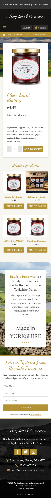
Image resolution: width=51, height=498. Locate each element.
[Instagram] (33, 452)
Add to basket (33, 149)
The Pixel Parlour (29, 494)
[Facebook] (17, 452)
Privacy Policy (35, 414)
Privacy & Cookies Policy (25, 485)
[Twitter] (25, 452)
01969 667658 (28, 465)
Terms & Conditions (25, 488)
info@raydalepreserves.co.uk (27, 470)
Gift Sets (18, 34)
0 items (42, 27)
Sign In (27, 27)
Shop (9, 34)
